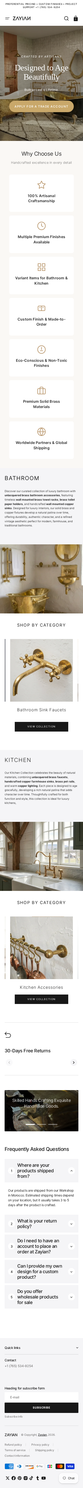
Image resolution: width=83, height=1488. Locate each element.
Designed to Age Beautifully (41, 72)
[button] (7, 18)
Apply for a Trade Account (41, 106)
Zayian (42, 1434)
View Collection (41, 726)
